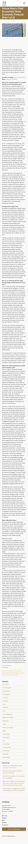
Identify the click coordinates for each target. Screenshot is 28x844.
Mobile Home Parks (8, 717)
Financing (5, 701)
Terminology (6, 744)
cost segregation (7, 687)
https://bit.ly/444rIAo (11, 79)
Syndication (6, 737)
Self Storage (6, 734)
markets (12, 673)
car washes (6, 684)
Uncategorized (7, 747)
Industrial (5, 707)
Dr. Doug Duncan (6, 665)
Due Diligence (6, 694)
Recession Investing (8, 727)
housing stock (14, 672)
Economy (5, 697)
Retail (4, 730)
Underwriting (6, 750)
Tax (4, 740)
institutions (22, 672)
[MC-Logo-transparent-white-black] (4, 1)
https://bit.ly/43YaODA (19, 77)
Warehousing (6, 757)
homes (4, 672)
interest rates (5, 673)
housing (8, 672)
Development (6, 691)
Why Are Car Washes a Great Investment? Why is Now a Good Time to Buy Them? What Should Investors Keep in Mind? (14, 783)
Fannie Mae (5, 667)
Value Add (5, 754)
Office (4, 724)
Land (4, 711)
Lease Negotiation (7, 714)
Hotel (4, 704)
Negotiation (6, 720)
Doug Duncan (8, 670)
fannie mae (16, 670)
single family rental (13, 675)
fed (20, 670)
